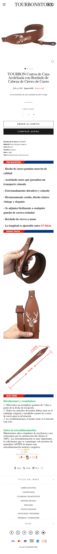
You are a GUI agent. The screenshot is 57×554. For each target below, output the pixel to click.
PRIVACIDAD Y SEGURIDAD (28, 513)
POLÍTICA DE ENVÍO (28, 509)
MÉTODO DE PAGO (28, 501)
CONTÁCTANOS (28, 492)
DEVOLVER (28, 505)
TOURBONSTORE (34, 4)
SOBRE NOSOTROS (28, 488)
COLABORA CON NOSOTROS (28, 496)
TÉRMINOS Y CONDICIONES (28, 518)
